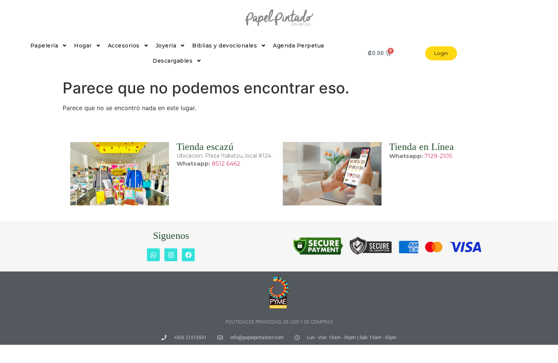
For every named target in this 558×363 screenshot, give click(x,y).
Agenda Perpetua (298, 45)
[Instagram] (170, 254)
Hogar (83, 45)
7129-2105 (438, 155)
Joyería (166, 45)
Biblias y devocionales (224, 45)
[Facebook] (188, 254)
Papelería (44, 45)
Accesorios (124, 45)
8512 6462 (226, 163)
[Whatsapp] (153, 254)
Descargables (172, 60)
